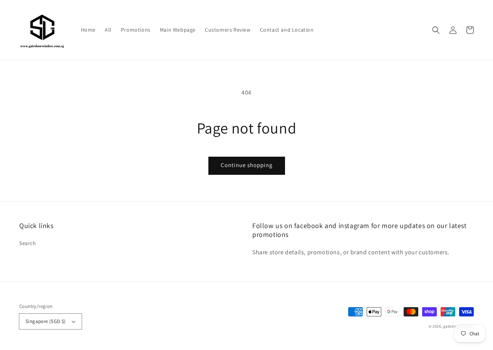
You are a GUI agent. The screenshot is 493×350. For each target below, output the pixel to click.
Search (27, 243)
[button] (436, 30)
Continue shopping (247, 165)
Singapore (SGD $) (45, 321)
